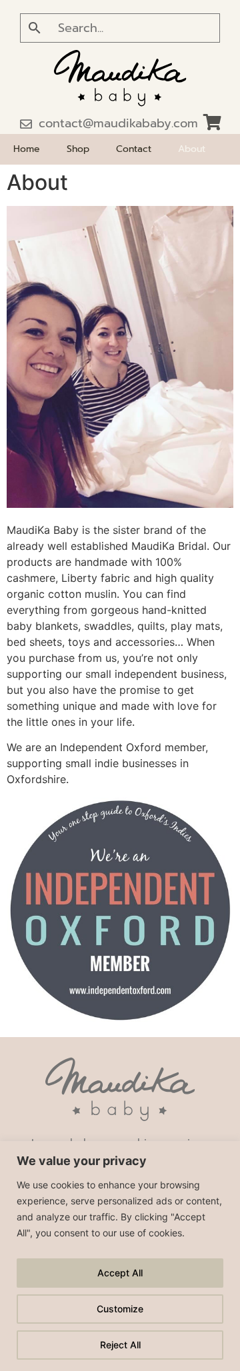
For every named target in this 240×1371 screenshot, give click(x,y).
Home (26, 149)
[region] (120, 1256)
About (191, 149)
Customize (120, 1308)
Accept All (120, 1272)
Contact (133, 149)
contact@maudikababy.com (118, 123)
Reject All (120, 1344)
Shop (78, 149)
